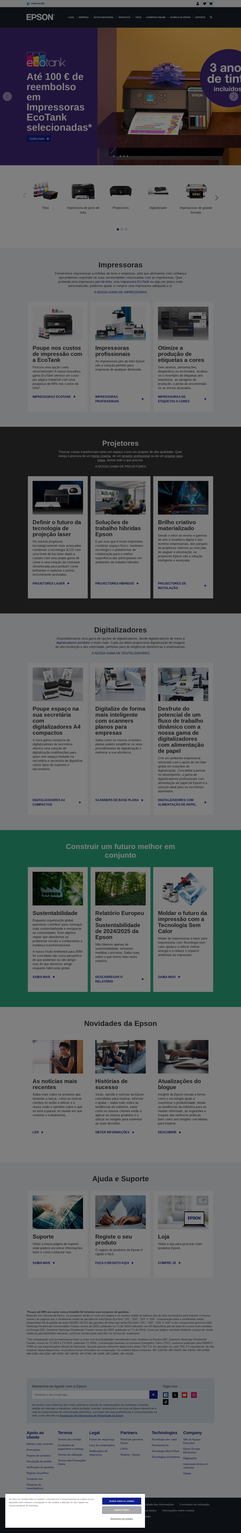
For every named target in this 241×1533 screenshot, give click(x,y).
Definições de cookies (122, 1519)
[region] (75, 1510)
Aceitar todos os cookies (121, 1501)
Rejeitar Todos (121, 1510)
